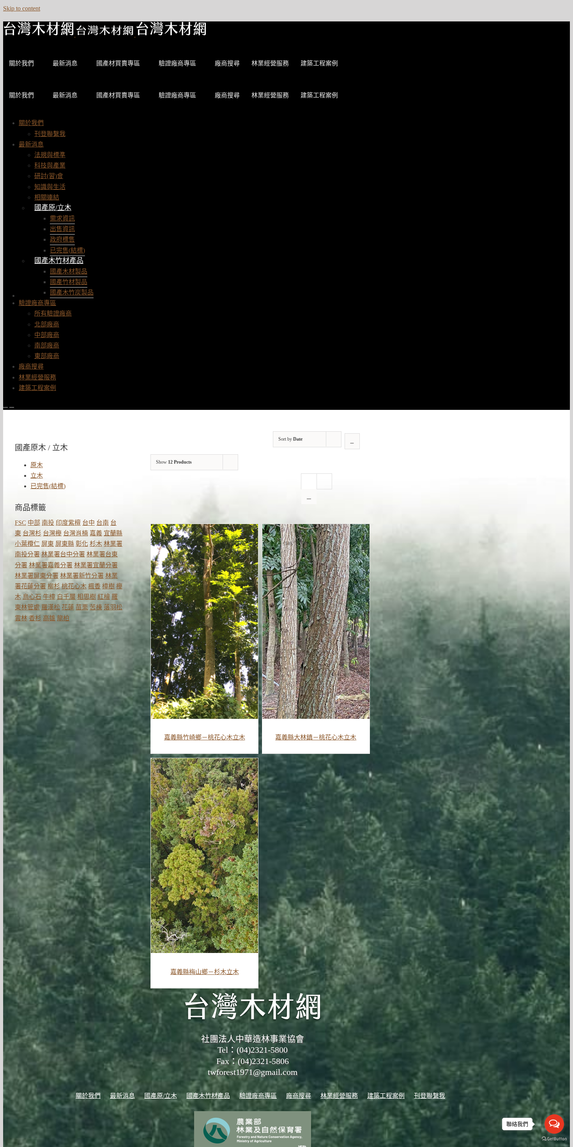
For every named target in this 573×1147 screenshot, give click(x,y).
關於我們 (21, 63)
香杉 (35, 618)
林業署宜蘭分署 (96, 565)
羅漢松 (50, 607)
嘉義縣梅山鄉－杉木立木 (204, 972)
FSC (20, 522)
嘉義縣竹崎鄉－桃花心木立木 (204, 737)
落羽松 (113, 607)
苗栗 (82, 607)
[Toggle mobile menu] (5, 404)
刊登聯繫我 (429, 1095)
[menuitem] (31, 123)
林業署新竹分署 (82, 575)
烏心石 (32, 596)
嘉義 (96, 533)
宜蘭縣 (113, 533)
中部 (34, 522)
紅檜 (103, 596)
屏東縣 (64, 543)
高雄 (49, 618)
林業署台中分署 (63, 554)
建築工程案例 (319, 63)
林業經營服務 (270, 63)
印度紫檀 (68, 522)
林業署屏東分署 (36, 575)
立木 (36, 475)
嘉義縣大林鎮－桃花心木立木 (315, 737)
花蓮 (68, 607)
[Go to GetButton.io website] (554, 1139)
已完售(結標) (47, 486)
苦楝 (96, 607)
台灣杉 (32, 533)
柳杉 (54, 586)
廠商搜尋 (227, 63)
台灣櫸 (52, 533)
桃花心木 (74, 586)
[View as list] (309, 496)
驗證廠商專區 (177, 63)
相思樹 (86, 596)
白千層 (66, 596)
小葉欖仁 (27, 543)
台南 (102, 522)
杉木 (96, 543)
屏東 (47, 543)
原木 (36, 465)
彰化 (82, 543)
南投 (48, 522)
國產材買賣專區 (118, 63)
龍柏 (63, 618)
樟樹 (108, 586)
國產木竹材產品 (58, 261)
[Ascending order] (352, 441)
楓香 (94, 586)
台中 (88, 522)
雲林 (21, 618)
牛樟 (49, 596)
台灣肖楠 (75, 533)
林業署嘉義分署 (51, 565)
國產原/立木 (52, 208)
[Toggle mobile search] (11, 404)
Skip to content (21, 8)
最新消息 (65, 63)
